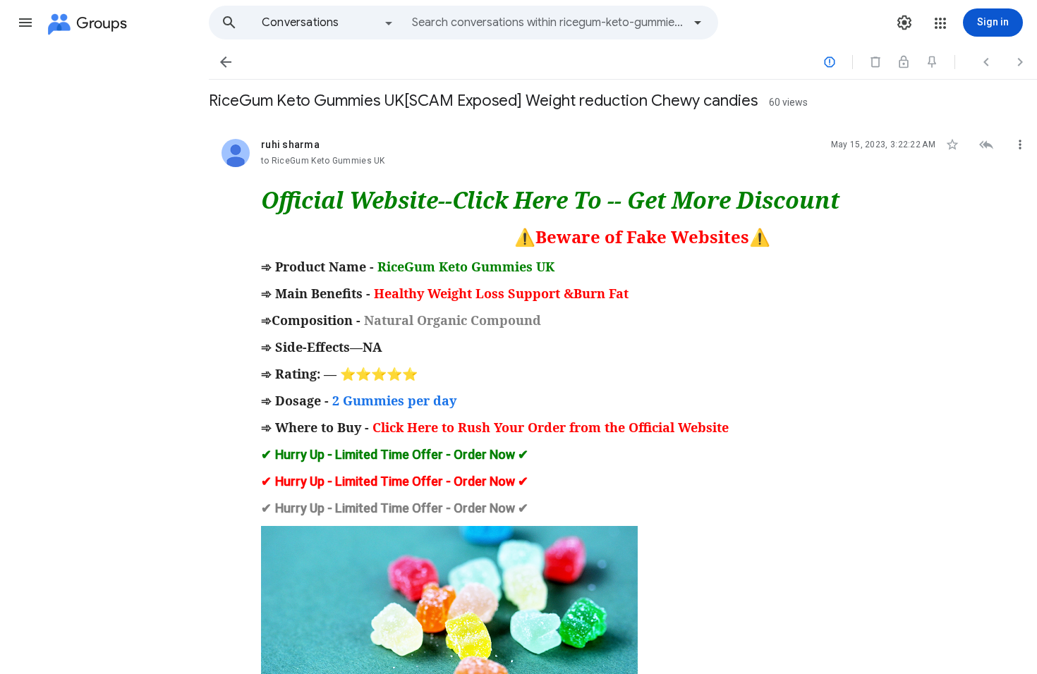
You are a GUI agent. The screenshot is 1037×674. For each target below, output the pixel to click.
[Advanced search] (697, 22)
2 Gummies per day (394, 400)
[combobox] (547, 22)
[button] (25, 22)
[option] (328, 22)
